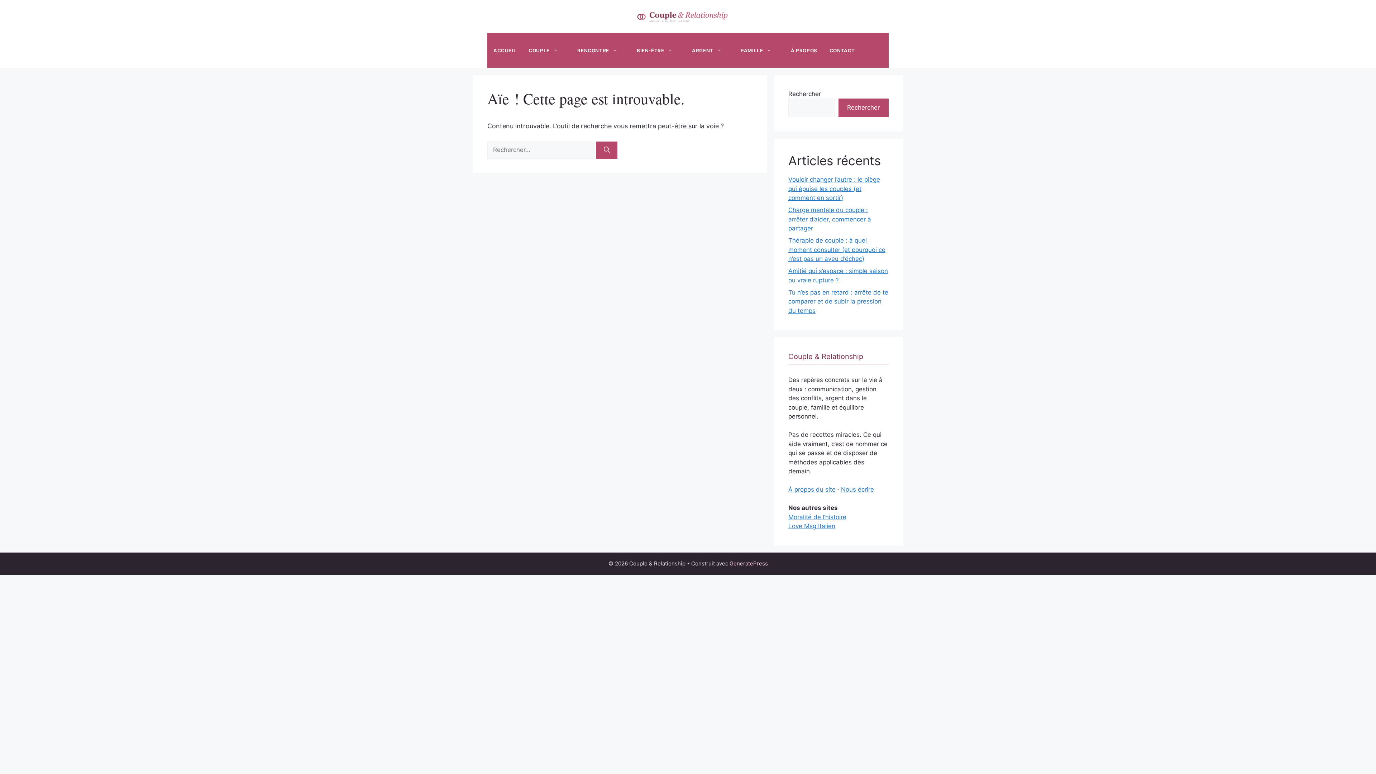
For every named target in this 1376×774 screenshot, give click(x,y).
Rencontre (593, 50)
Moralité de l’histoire (817, 517)
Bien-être (650, 50)
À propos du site (812, 489)
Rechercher (804, 93)
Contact (842, 50)
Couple (539, 50)
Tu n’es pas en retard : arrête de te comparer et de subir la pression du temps (838, 301)
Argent (702, 50)
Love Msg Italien (811, 526)
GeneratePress (749, 563)
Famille (752, 50)
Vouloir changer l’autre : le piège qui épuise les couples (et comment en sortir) (834, 188)
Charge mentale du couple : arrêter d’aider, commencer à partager (829, 219)
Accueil (504, 50)
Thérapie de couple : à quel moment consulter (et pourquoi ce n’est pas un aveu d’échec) (836, 249)
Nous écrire (857, 489)
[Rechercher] (606, 150)
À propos (804, 50)
